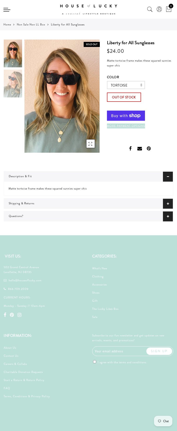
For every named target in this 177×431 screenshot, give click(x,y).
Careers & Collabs (15, 364)
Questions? (16, 216)
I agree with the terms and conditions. (122, 362)
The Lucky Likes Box (105, 309)
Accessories (99, 284)
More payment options (126, 126)
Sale (94, 317)
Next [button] (85, 99)
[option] (62, 96)
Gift (95, 301)
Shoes (96, 293)
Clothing (98, 276)
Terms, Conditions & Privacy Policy (27, 396)
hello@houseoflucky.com (25, 280)
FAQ (7, 388)
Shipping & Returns (21, 203)
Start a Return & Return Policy (24, 380)
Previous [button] (33, 99)
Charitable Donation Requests (23, 372)
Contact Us (11, 356)
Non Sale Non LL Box (31, 24)
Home (7, 24)
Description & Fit (20, 176)
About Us (10, 348)
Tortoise (119, 85)
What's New (99, 268)
